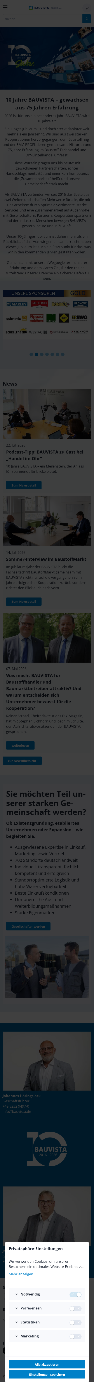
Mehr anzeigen (21, 1274)
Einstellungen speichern (47, 1374)
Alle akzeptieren (47, 1364)
